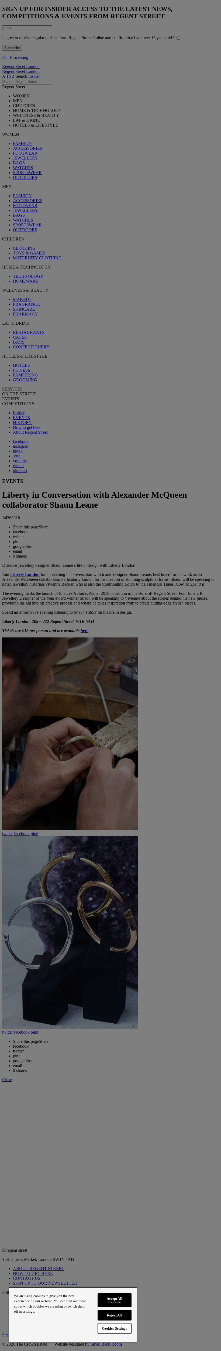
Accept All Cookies (114, 1300)
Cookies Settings (114, 1328)
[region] (73, 1314)
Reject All (114, 1315)
